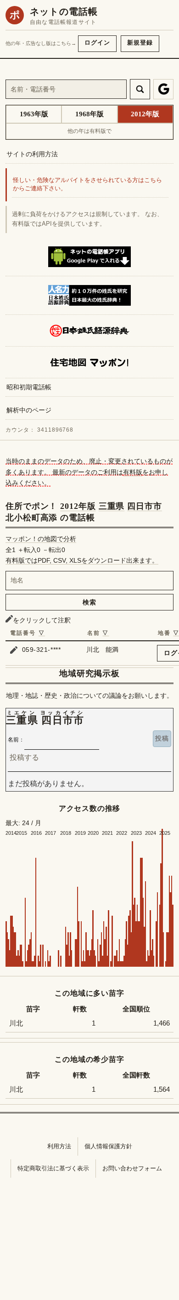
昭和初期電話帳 (28, 387)
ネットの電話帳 (64, 11)
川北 (16, 1023)
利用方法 (59, 1146)
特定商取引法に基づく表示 (53, 1168)
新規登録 (140, 42)
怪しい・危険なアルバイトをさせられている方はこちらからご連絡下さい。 (87, 184)
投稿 (162, 738)
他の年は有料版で (89, 131)
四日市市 (144, 506)
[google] (163, 89)
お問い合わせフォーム (132, 1168)
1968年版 (89, 114)
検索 (89, 602)
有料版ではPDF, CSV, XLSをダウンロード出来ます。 (82, 560)
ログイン (97, 42)
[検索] (140, 89)
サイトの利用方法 (32, 154)
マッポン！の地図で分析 (41, 538)
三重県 (112, 506)
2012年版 (77, 506)
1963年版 (34, 114)
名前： (16, 739)
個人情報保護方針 (108, 1146)
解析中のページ (28, 410)
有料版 (132, 472)
